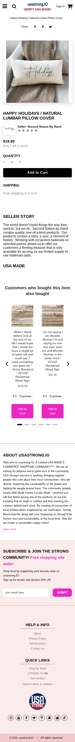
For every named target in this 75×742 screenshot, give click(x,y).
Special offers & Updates (37, 684)
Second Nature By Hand (44, 126)
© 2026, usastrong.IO (21, 737)
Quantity (11, 156)
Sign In (60, 6)
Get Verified (37, 678)
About (37, 633)
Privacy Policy (37, 638)
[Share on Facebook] (42, 26)
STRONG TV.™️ (38, 673)
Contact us (37, 648)
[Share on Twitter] (50, 26)
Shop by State (37, 668)
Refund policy (37, 643)
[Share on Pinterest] (36, 26)
